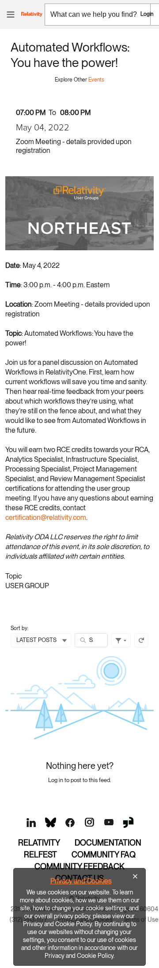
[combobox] (97, 14)
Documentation (108, 842)
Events (96, 80)
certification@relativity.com (45, 517)
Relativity (39, 842)
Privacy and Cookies (81, 881)
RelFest (40, 854)
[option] (79, 917)
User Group (27, 586)
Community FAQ (104, 854)
